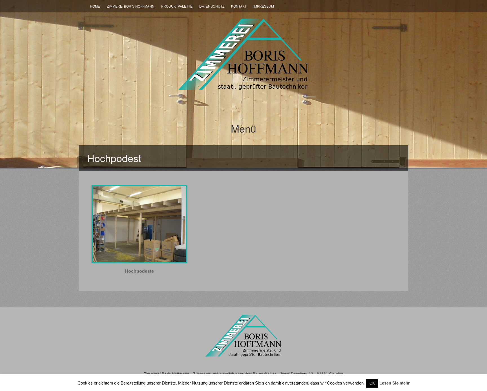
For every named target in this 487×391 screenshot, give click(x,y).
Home (95, 6)
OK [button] (372, 383)
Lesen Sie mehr (394, 383)
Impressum (263, 6)
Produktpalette (176, 6)
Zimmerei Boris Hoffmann (130, 6)
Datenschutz (211, 6)
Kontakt (239, 6)
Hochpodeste (139, 271)
